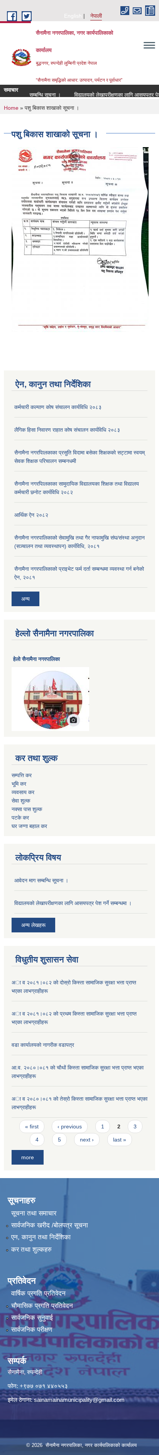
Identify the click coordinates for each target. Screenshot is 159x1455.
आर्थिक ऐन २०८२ (31, 515)
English (73, 16)
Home (11, 108)
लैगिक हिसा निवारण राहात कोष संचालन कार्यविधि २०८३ (67, 430)
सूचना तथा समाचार (33, 1213)
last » (119, 1140)
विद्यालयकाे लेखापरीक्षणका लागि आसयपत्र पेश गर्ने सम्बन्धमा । (73, 903)
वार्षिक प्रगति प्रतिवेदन (38, 1293)
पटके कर (20, 818)
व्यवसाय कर (23, 792)
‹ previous (70, 1126)
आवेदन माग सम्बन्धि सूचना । (41, 880)
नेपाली (96, 16)
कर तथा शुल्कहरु (31, 1249)
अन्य (25, 599)
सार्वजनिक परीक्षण (31, 1329)
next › (87, 1140)
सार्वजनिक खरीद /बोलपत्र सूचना (49, 1225)
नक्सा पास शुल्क (27, 809)
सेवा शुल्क (21, 801)
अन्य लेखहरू (33, 925)
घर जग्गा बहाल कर (29, 826)
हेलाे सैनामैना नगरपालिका (36, 659)
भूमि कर (19, 784)
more (27, 1157)
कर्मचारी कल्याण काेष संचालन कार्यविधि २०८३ (57, 407)
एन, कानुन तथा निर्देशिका (41, 1237)
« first (32, 1126)
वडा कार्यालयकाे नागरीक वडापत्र (43, 1045)
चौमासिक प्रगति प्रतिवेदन (42, 1305)
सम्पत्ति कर (22, 775)
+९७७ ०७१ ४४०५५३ (44, 1386)
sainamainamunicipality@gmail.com (79, 1399)
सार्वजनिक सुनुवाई (32, 1317)
